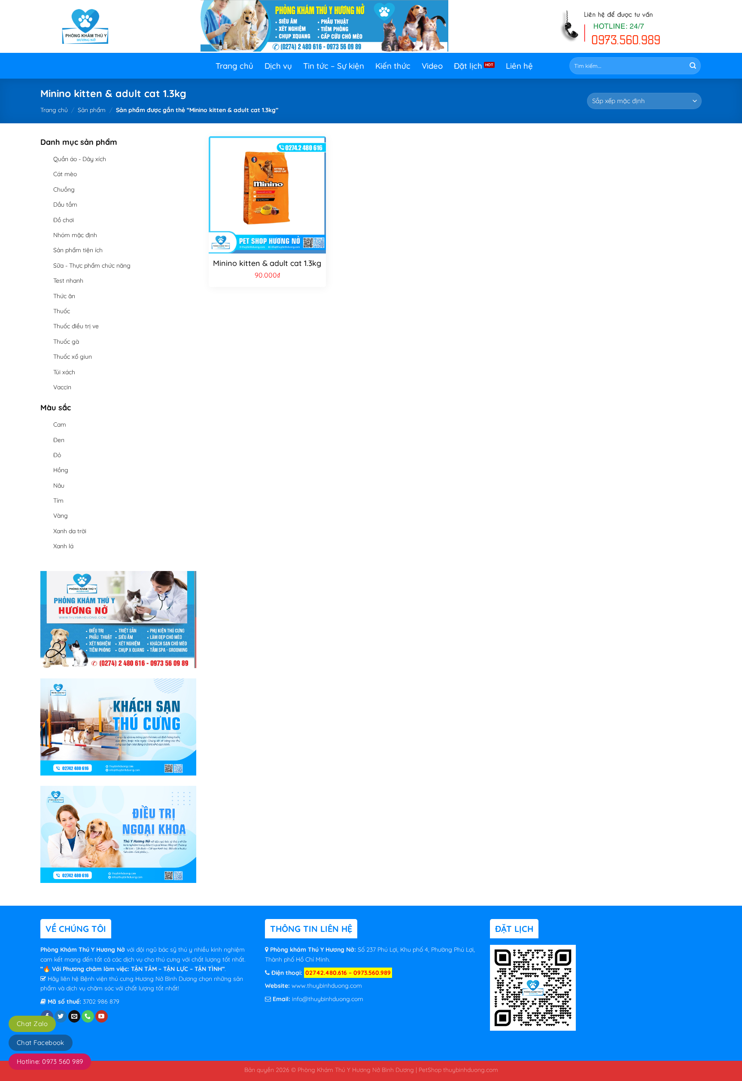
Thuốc (61, 311)
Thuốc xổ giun (72, 356)
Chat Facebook (40, 1042)
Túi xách (64, 372)
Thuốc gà (66, 341)
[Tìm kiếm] (693, 66)
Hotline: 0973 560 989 (50, 1061)
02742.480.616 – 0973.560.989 (348, 973)
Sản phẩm (92, 110)
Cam (59, 424)
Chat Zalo (32, 1024)
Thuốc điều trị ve (76, 326)
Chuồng (64, 189)
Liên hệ (519, 66)
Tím (58, 500)
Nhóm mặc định (75, 235)
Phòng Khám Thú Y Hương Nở (83, 949)
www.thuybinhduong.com (327, 985)
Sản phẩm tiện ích (78, 250)
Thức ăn (64, 296)
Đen (58, 440)
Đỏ (57, 455)
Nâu (58, 485)
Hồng (60, 470)
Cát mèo (65, 174)
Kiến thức (393, 66)
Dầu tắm (65, 204)
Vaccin (62, 387)
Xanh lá (63, 546)
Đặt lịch (468, 66)
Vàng (60, 515)
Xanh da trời (69, 531)
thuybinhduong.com (470, 1069)
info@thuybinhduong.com (327, 999)
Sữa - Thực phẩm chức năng (92, 265)
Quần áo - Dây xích (79, 159)
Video (432, 66)
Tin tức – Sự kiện (333, 66)
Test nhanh (68, 280)
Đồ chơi (63, 220)
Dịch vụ (278, 66)
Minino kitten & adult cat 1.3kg (267, 263)
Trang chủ (234, 66)
